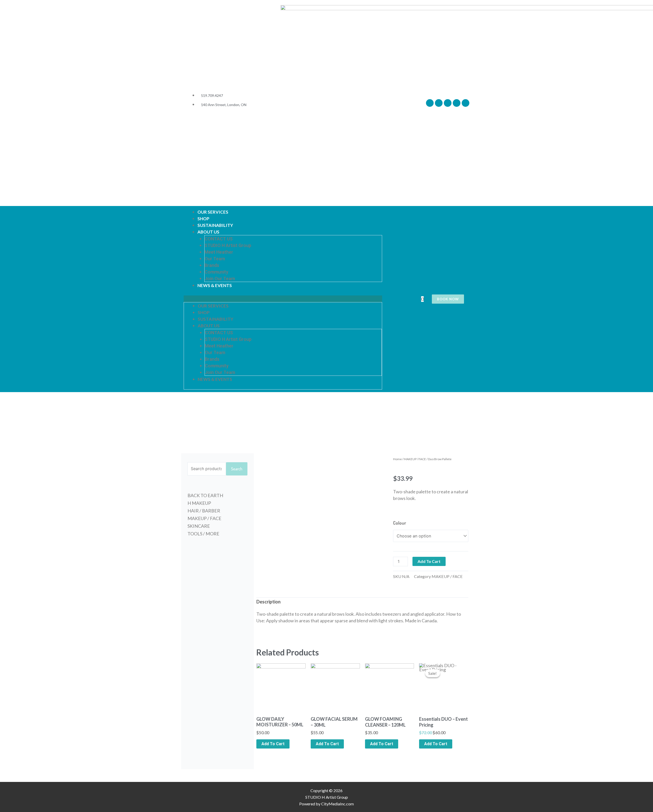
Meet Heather (219, 252)
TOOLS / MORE (203, 533)
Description (268, 601)
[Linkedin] (465, 103)
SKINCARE (198, 526)
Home (397, 459)
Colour (399, 523)
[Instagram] (447, 103)
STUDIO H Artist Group (228, 245)
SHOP (203, 218)
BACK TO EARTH (205, 495)
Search (236, 468)
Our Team (215, 258)
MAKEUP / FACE (204, 518)
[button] (283, 298)
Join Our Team (220, 278)
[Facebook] (430, 103)
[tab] (268, 601)
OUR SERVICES (212, 212)
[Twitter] (439, 103)
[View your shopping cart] (418, 299)
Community (216, 272)
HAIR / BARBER (203, 510)
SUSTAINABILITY (215, 225)
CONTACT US (219, 238)
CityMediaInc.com (337, 803)
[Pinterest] (456, 103)
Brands (212, 265)
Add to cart (429, 561)
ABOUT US (208, 232)
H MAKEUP (199, 503)
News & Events (214, 285)
